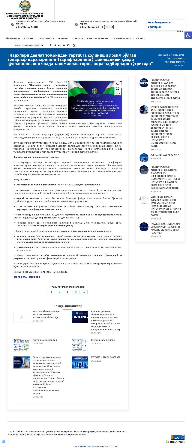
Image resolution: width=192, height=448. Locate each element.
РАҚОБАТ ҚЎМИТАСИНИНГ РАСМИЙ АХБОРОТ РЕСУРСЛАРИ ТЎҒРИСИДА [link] (46, 314)
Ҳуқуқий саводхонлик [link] (45, 340)
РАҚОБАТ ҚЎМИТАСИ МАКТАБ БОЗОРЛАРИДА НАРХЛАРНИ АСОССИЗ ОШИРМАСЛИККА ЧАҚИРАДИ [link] (166, 228)
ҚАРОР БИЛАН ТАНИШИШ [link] (27, 277)
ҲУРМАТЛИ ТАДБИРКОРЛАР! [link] (105, 357)
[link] (188, 35)
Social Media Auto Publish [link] (84, 446)
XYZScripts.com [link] (111, 446)
